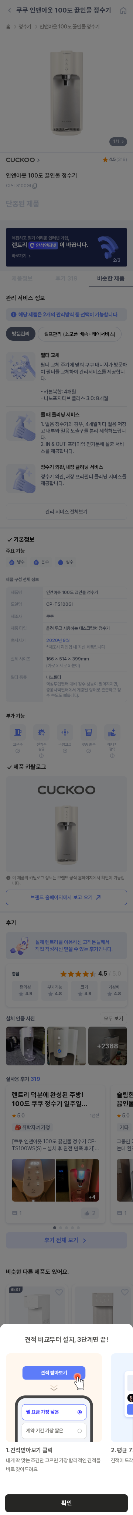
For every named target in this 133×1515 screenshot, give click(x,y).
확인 (66, 1503)
